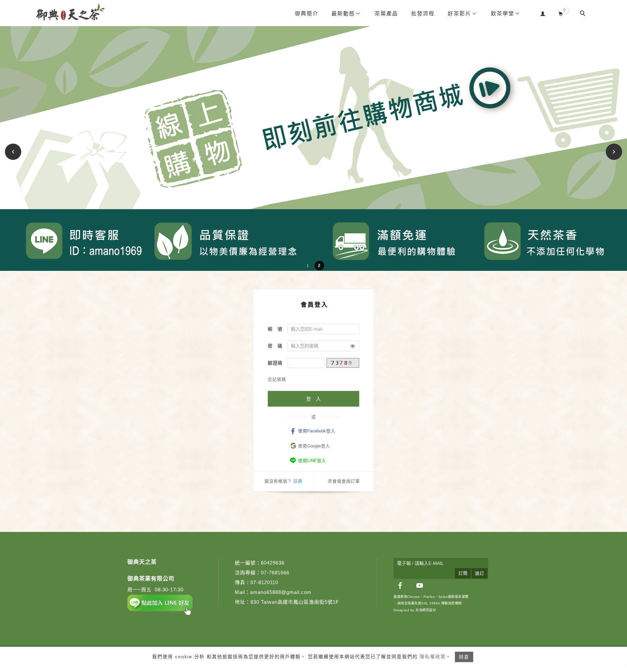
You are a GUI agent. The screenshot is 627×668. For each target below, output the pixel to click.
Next (614, 151)
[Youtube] (419, 585)
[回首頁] (70, 11)
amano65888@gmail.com (281, 592)
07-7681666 (275, 572)
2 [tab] (319, 265)
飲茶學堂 (502, 13)
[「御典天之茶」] (400, 585)
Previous (14, 151)
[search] (583, 14)
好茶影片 (459, 13)
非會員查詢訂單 (344, 481)
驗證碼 (275, 362)
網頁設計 (429, 610)
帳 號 (275, 329)
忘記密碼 (277, 379)
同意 (464, 657)
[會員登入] (542, 12)
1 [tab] (308, 265)
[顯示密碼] (352, 345)
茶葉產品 (386, 13)
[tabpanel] (313, 148)
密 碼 (275, 346)
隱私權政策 (433, 656)
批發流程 (423, 13)
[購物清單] (560, 12)
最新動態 (343, 13)
